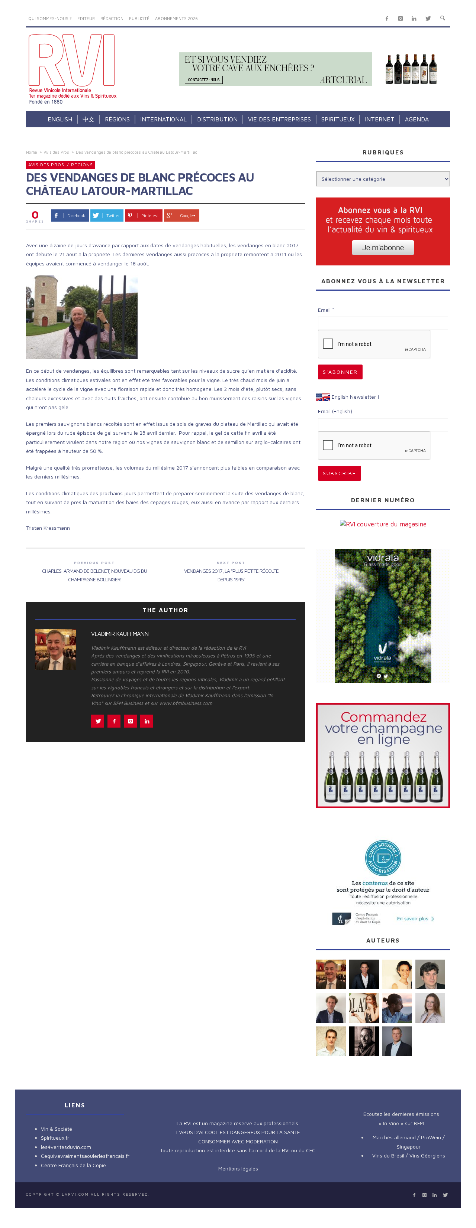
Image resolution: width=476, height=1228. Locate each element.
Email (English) (335, 411)
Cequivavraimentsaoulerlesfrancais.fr (85, 1156)
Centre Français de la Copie (73, 1165)
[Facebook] (387, 18)
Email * (326, 310)
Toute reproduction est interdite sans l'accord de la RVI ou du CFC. (238, 1150)
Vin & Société (56, 1129)
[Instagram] (400, 18)
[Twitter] (428, 18)
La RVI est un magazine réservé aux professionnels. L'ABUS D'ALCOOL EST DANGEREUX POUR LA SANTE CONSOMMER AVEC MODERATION (238, 1132)
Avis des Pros (56, 152)
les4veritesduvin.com (66, 1147)
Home (31, 152)
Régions (82, 164)
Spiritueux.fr (55, 1137)
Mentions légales (238, 1168)
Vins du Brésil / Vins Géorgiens (408, 1155)
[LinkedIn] (414, 18)
